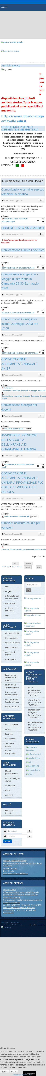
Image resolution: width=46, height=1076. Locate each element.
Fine (39, 567)
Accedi (7, 841)
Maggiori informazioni (23, 1074)
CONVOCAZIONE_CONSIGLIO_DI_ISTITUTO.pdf (20, 353)
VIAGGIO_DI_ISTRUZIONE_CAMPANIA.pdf (18, 313)
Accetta (4, 1071)
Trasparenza (15, 922)
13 (20, 567)
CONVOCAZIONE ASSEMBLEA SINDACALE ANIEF (19, 364)
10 (13, 567)
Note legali (5, 922)
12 (18, 567)
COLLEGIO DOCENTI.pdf (13, 429)
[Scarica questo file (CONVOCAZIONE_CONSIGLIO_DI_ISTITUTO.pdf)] (3, 350)
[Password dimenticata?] (29, 836)
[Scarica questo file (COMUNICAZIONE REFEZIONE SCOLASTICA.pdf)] (3, 219)
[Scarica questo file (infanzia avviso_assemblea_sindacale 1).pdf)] (3, 464)
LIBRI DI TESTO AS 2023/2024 (22, 228)
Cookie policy (17, 925)
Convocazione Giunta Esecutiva (22, 250)
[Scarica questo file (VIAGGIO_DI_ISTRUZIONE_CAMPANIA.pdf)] (3, 310)
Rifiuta (13, 1071)
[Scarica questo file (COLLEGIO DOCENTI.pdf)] (3, 429)
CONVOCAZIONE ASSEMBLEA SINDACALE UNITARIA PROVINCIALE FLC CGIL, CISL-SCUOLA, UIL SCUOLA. (22, 483)
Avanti (27, 567)
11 (15, 567)
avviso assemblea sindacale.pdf (16, 516)
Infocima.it (41, 925)
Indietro (28, 563)
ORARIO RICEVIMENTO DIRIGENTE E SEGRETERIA (19, 128)
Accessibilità (5, 925)
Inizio (15, 563)
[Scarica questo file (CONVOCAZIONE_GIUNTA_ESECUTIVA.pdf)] (3, 265)
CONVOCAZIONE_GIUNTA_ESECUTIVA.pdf (18, 268)
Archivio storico (10, 65)
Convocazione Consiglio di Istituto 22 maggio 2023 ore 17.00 (19, 323)
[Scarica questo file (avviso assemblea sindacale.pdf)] (3, 516)
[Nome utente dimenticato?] (29, 831)
